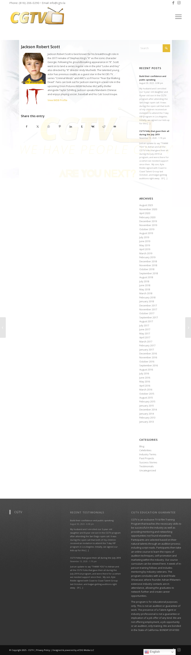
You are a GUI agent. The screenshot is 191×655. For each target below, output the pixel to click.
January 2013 (146, 421)
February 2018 (147, 297)
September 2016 (148, 365)
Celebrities (145, 450)
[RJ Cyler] (3, 327)
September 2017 (148, 317)
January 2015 (146, 405)
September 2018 (148, 273)
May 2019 (144, 245)
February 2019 (147, 257)
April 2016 (144, 385)
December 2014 (148, 409)
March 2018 (145, 293)
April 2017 (144, 337)
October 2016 (146, 361)
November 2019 (148, 225)
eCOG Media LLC (85, 650)
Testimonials (146, 466)
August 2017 (146, 321)
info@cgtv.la (57, 3)
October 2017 (146, 313)
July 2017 (144, 325)
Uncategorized (147, 470)
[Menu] (177, 16)
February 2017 (147, 345)
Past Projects (146, 458)
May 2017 (144, 333)
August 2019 (146, 233)
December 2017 (148, 305)
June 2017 (144, 329)
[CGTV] (37, 16)
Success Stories (148, 462)
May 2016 (144, 381)
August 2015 (146, 397)
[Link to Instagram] (179, 3)
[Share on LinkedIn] (70, 126)
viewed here (159, 563)
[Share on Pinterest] (59, 126)
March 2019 (145, 253)
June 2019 (144, 241)
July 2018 (144, 281)
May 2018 (144, 289)
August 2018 (146, 277)
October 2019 (146, 229)
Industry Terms (147, 454)
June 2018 (144, 285)
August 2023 (146, 205)
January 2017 (146, 349)
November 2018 (148, 265)
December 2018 (148, 261)
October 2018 (146, 269)
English (154, 651)
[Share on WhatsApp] (48, 126)
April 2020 (144, 213)
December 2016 (148, 353)
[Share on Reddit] (103, 126)
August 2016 (146, 369)
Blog (141, 446)
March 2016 (145, 389)
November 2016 (148, 357)
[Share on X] (37, 126)
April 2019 (144, 249)
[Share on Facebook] (26, 126)
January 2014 (146, 413)
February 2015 (147, 401)
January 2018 (146, 301)
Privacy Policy (43, 650)
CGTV (18, 512)
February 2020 (147, 217)
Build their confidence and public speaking (92, 520)
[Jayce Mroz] (188, 327)
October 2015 (146, 393)
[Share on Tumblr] (81, 126)
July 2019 (144, 237)
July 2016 (144, 373)
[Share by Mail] (114, 126)
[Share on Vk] (92, 126)
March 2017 (145, 341)
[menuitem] (177, 16)
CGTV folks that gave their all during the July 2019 (95, 557)
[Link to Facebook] (173, 3)
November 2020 (148, 209)
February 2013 (147, 417)
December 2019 (148, 221)
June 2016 (144, 377)
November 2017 (148, 309)
